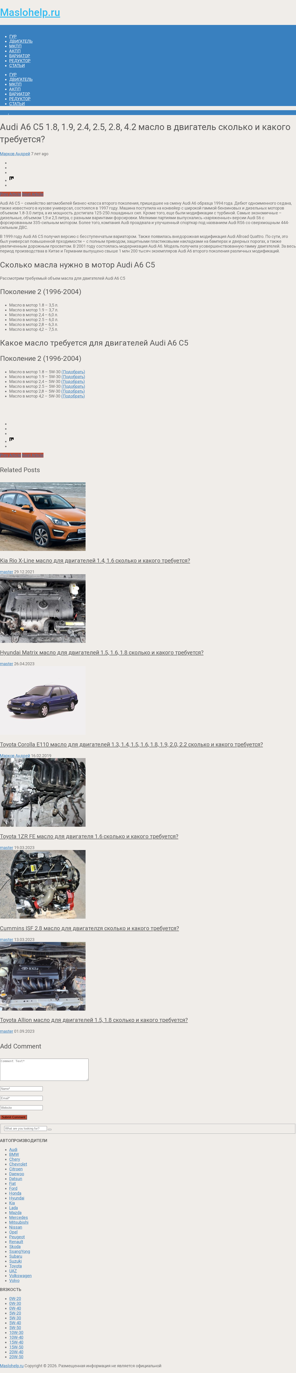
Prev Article (10, 194)
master (6, 571)
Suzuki (15, 1261)
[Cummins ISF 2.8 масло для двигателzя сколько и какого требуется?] (148, 885)
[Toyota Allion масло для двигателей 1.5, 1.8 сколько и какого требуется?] (148, 977)
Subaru (15, 1256)
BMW (14, 1154)
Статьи (17, 65)
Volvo (14, 1280)
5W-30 (15, 1317)
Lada (13, 1207)
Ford (13, 1188)
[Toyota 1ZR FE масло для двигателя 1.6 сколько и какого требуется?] (148, 793)
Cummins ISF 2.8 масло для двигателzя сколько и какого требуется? (89, 928)
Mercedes (18, 1217)
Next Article (32, 194)
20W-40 (16, 1351)
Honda (15, 1193)
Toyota (15, 1266)
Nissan (15, 1227)
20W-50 (16, 1356)
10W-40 (16, 1337)
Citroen (16, 1168)
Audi (4, 112)
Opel (13, 1232)
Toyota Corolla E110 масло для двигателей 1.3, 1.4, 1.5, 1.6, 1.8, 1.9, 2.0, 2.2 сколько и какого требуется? (131, 744)
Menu (5, 27)
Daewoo (16, 1173)
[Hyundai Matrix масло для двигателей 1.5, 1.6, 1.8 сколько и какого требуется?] (148, 609)
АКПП (15, 51)
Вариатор (19, 55)
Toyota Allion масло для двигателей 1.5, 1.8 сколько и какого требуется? (94, 1020)
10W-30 (16, 1332)
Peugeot (17, 1236)
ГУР (13, 36)
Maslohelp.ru (30, 12)
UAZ (13, 1270)
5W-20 (15, 1313)
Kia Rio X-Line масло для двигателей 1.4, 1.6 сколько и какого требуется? (95, 560)
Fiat (12, 1183)
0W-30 (15, 1303)
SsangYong (19, 1251)
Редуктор (20, 60)
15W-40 (16, 1342)
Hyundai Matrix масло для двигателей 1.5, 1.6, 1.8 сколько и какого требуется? (102, 652)
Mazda (15, 1212)
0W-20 (15, 1298)
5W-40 (15, 1322)
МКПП (15, 46)
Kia (12, 1202)
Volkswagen (20, 1275)
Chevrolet (18, 1164)
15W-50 (16, 1347)
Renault (16, 1241)
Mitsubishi (18, 1222)
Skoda (15, 1246)
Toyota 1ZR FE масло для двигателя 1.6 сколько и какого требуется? (89, 836)
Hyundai (16, 1198)
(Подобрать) (73, 371)
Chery (14, 1159)
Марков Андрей (15, 153)
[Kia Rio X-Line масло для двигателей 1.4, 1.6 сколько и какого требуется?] (148, 517)
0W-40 (15, 1308)
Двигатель (21, 41)
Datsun (15, 1178)
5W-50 (15, 1327)
